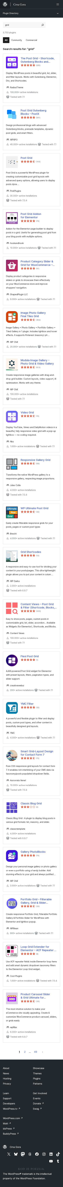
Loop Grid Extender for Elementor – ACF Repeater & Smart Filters (38, 948)
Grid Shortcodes (31, 551)
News (6, 1073)
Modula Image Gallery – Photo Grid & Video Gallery (37, 362)
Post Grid (26, 157)
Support (7, 1098)
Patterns (37, 1083)
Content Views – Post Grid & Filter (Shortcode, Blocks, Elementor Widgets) (38, 606)
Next (42, 1052)
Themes (37, 1073)
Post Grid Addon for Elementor (31, 215)
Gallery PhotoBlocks (33, 851)
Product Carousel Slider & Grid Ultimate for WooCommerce (35, 996)
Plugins (36, 1078)
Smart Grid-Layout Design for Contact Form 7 (37, 753)
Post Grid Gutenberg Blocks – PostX (33, 112)
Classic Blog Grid (31, 803)
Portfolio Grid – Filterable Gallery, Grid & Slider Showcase (36, 901)
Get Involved (40, 1093)
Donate (38, 1103)
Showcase (38, 1068)
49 (35, 1051)
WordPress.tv (11, 1108)
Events (36, 1098)
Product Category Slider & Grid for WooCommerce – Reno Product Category (37, 263)
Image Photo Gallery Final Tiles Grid (33, 314)
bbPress (9, 1128)
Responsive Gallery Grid (35, 459)
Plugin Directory (10, 13)
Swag (37, 1108)
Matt (7, 1123)
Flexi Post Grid (30, 656)
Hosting (7, 1078)
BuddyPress (11, 1133)
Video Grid (27, 412)
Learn (6, 1093)
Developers (9, 1103)
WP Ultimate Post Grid (34, 508)
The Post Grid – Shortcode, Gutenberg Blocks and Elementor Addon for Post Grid (38, 60)
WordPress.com (13, 1118)
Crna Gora (15, 1147)
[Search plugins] (43, 25)
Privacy (7, 1083)
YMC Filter (27, 703)
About (6, 1068)
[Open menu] (58, 4)
